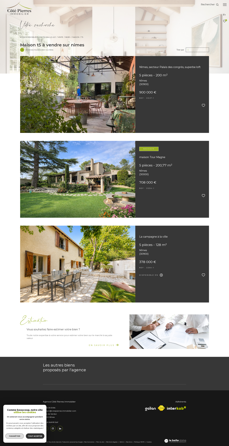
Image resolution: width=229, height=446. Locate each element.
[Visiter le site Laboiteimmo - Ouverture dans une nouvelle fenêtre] (175, 441)
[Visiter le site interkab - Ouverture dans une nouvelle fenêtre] (176, 408)
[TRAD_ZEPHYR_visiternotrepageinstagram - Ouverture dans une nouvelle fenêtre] (53, 428)
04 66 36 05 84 (49, 408)
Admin (122, 442)
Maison (75, 37)
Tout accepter (35, 436)
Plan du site (100, 442)
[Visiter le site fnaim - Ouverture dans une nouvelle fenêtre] (161, 408)
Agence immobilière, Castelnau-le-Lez (38, 37)
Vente (60, 37)
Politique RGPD (139, 442)
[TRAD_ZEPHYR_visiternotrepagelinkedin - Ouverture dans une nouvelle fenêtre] (60, 428)
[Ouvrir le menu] (225, 4)
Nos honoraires (89, 442)
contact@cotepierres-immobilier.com (59, 411)
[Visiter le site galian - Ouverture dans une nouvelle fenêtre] (150, 408)
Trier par (180, 50)
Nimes (67, 37)
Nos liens (129, 442)
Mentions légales (112, 442)
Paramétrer (14, 436)
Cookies (149, 442)
